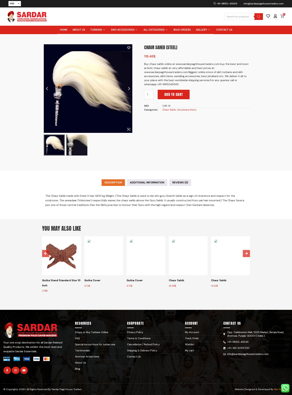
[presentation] (45, 253)
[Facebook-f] (7, 370)
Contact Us (224, 29)
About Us (78, 29)
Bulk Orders (182, 29)
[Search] (258, 16)
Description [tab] (113, 182)
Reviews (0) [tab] (180, 182)
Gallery (201, 29)
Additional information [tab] (147, 182)
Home (63, 29)
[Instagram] (15, 370)
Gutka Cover (92, 280)
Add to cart (173, 94)
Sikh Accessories (123, 29)
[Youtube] (24, 370)
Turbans (96, 29)
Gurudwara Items (186, 109)
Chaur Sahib (169, 109)
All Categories (154, 29)
